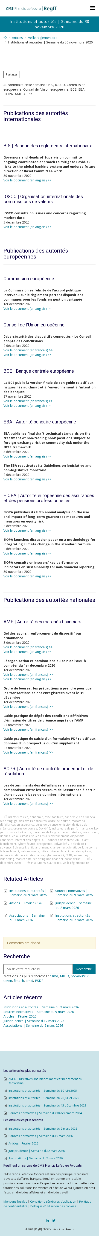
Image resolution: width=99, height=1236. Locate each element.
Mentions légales (15, 1202)
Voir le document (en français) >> (28, 350)
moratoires (73, 832)
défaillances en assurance (17, 824)
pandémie (36, 817)
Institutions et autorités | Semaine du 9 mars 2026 (28, 893)
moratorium (90, 832)
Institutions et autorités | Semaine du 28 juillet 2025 (44, 1098)
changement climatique (65, 847)
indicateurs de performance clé (72, 828)
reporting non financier (48, 859)
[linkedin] (47, 1220)
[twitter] (54, 1220)
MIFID (64, 976)
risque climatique (11, 855)
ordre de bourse (59, 821)
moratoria (78, 821)
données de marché (60, 840)
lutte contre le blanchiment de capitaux (66, 851)
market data (24, 859)
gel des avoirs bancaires (30, 821)
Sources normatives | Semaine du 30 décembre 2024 (45, 1113)
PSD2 (39, 980)
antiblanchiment (38, 847)
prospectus (44, 844)
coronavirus (73, 859)
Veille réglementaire (42, 37)
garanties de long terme (49, 832)
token (7, 980)
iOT (43, 840)
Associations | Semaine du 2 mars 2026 (27, 917)
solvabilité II (79, 844)
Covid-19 (44, 828)
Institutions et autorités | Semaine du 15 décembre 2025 (47, 1105)
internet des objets (27, 840)
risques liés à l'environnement (49, 836)
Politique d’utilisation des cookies (53, 1206)
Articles (17, 37)
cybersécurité (26, 844)
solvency (6, 847)
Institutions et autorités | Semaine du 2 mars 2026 (74, 917)
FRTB (69, 855)
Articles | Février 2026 (25, 903)
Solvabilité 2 (62, 844)
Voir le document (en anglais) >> (27, 180)
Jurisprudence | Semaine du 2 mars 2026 (73, 905)
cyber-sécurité (54, 855)
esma (54, 976)
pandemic (71, 817)
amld (29, 980)
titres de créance (47, 824)
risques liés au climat (14, 836)
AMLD (79, 840)
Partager (11, 74)
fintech (19, 980)
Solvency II (19, 847)
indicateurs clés (18, 817)
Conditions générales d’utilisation (53, 1202)
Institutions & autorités (46, 862)
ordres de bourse (25, 828)
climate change (34, 855)
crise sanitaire (53, 817)
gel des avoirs (29, 851)
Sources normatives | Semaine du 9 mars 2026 (74, 893)
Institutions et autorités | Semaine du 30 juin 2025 (43, 1091)
